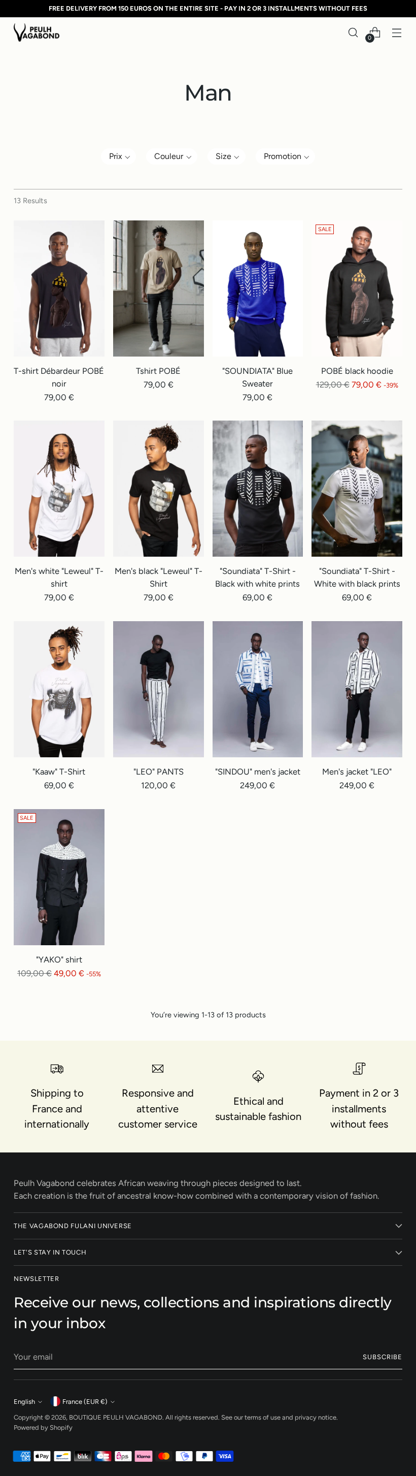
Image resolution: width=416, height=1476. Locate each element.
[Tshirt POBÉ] (158, 288)
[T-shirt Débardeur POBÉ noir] (59, 288)
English (24, 1401)
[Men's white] (59, 489)
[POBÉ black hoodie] (356, 288)
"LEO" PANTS (158, 771)
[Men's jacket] (356, 689)
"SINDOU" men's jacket (257, 771)
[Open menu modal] (397, 32)
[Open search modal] (353, 32)
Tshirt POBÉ (158, 371)
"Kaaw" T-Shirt (58, 771)
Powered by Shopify (43, 1427)
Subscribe (382, 1357)
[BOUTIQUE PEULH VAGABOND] (36, 32)
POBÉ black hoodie (357, 371)
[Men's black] (158, 489)
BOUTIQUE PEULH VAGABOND (115, 1417)
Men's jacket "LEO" (357, 771)
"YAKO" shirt (59, 959)
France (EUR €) (85, 1401)
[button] (119, 156)
